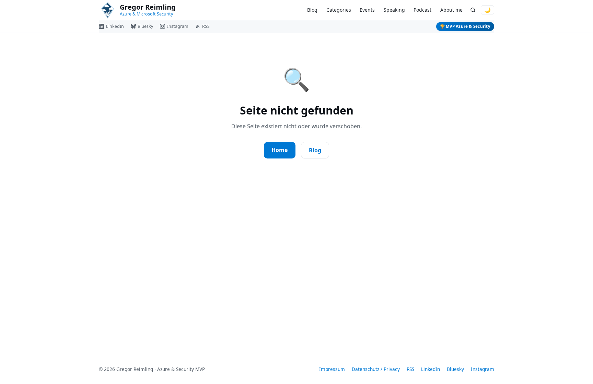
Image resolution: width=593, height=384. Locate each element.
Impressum (332, 369)
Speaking (394, 10)
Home (279, 150)
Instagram (482, 369)
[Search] (472, 10)
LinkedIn (430, 369)
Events (367, 10)
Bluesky (455, 369)
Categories (338, 10)
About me (451, 10)
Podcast (422, 10)
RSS (410, 369)
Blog (312, 10)
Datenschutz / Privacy (376, 369)
